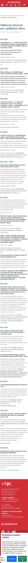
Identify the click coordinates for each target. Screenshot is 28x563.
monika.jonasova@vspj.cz (15, 517)
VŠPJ (1, 15)
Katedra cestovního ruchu (10, 15)
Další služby (21, 15)
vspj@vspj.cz (11, 494)
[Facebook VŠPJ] (3, 532)
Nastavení (11, 559)
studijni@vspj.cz (12, 501)
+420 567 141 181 (12, 499)
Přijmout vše (22, 559)
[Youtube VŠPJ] (14, 532)
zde (8, 403)
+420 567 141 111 (9, 491)
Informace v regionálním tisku (8, 405)
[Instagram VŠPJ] (8, 532)
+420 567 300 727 (10, 492)
